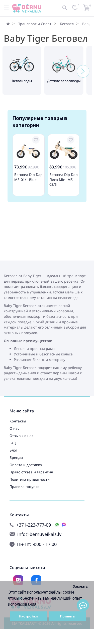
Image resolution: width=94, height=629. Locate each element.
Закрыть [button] (80, 586)
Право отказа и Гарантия (31, 472)
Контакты (18, 421)
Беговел (67, 23)
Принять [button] (67, 616)
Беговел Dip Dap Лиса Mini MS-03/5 (63, 179)
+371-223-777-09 (33, 525)
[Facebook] (36, 580)
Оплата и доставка (26, 464)
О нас (14, 428)
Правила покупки (25, 486)
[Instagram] (18, 580)
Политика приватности (30, 479)
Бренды (16, 457)
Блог (13, 450)
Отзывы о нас (21, 435)
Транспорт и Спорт (34, 23)
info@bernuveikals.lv (39, 534)
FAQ (13, 443)
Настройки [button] (28, 616)
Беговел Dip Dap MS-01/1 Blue (28, 177)
